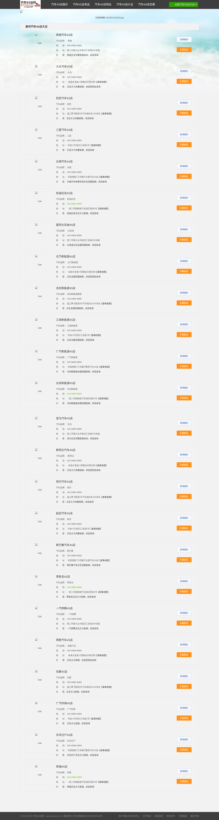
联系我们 (159, 816)
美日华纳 (195, 816)
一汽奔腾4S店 (64, 608)
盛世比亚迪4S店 (65, 224)
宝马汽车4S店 (64, 418)
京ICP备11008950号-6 (128, 816)
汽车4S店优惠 (146, 4)
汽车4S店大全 (124, 4)
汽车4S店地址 (102, 4)
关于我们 (147, 816)
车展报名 (184, 49)
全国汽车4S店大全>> (186, 4)
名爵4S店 (61, 671)
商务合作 (171, 816)
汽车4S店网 (30, 4)
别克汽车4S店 (64, 98)
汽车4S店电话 (81, 4)
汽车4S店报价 (59, 4)
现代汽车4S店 (64, 481)
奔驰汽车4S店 (64, 34)
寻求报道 (183, 816)
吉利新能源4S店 (65, 288)
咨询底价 (184, 39)
